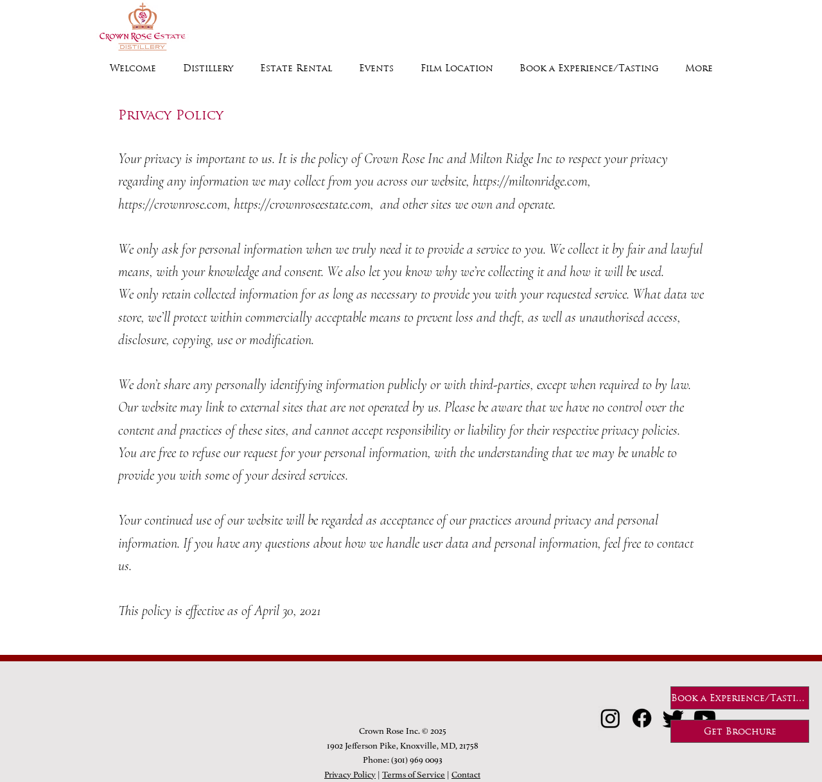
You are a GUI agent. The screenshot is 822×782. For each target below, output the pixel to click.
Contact (465, 774)
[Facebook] (641, 718)
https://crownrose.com (172, 204)
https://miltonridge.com (530, 181)
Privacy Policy (350, 774)
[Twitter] (673, 718)
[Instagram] (610, 718)
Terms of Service (413, 774)
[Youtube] (704, 718)
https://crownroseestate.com (302, 204)
